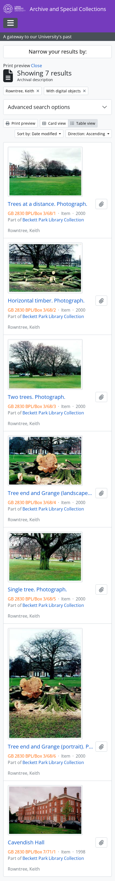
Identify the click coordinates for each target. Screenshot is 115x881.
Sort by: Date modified (37, 133)
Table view (85, 123)
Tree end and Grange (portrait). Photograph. (50, 746)
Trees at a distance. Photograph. (47, 204)
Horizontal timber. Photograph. (46, 300)
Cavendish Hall (26, 842)
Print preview (22, 123)
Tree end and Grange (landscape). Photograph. (50, 493)
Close (36, 66)
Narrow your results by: (58, 51)
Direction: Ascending (87, 133)
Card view (56, 123)
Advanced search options (39, 107)
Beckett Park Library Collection (53, 220)
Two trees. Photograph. (36, 397)
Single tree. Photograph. (37, 589)
